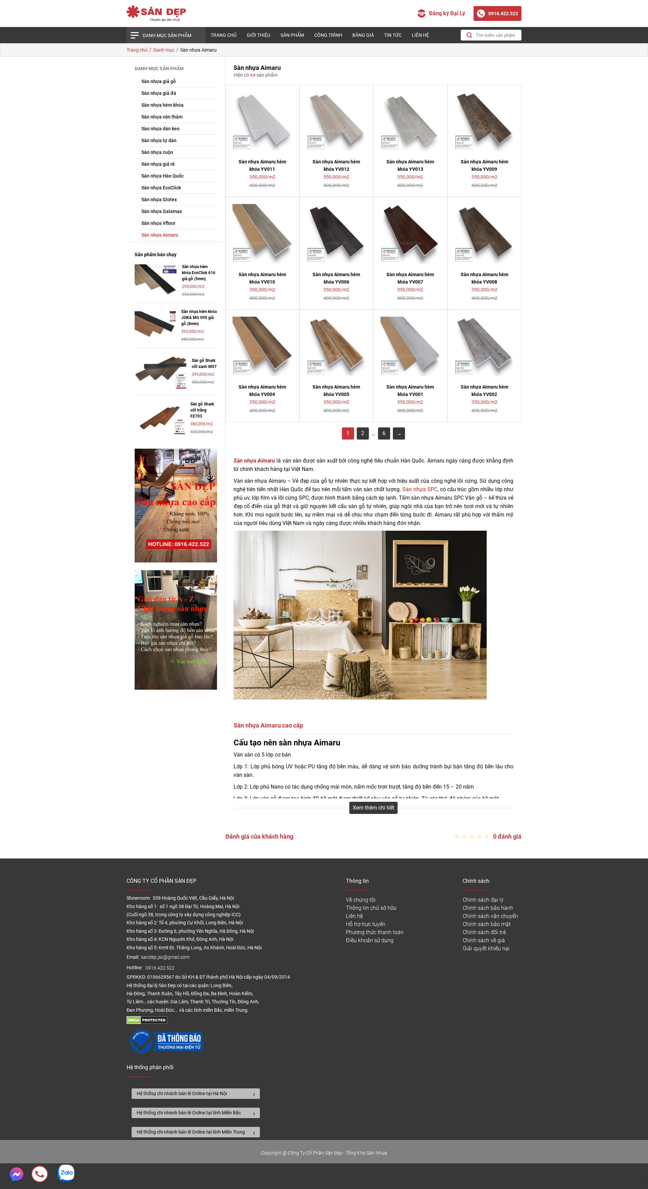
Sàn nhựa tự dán (159, 140)
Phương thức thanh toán (375, 932)
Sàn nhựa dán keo (160, 128)
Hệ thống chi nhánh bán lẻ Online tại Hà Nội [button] (182, 1093)
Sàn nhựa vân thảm (162, 117)
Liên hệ (420, 35)
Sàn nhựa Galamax (161, 211)
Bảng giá (363, 35)
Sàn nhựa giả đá (158, 93)
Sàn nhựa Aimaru (159, 235)
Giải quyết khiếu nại (486, 948)
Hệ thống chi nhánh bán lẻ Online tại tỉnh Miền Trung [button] (191, 1132)
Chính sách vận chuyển (490, 916)
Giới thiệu (258, 35)
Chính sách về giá (484, 940)
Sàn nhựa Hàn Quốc (162, 176)
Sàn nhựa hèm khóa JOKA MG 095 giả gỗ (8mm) (199, 317)
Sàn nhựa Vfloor (158, 223)
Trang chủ (224, 35)
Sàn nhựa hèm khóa (162, 105)
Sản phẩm (292, 35)
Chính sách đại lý (483, 900)
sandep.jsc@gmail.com (165, 957)
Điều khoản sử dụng (370, 940)
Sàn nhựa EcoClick (161, 187)
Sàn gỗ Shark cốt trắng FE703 (202, 410)
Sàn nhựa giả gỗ (158, 81)
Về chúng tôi (361, 900)
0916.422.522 (160, 968)
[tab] (196, 1093)
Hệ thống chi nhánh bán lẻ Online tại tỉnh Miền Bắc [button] (189, 1112)
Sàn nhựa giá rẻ (158, 164)
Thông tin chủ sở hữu (371, 908)
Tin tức (393, 35)
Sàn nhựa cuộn (157, 152)
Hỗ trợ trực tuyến (365, 924)
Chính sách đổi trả (484, 932)
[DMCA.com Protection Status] (147, 1022)
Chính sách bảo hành (488, 908)
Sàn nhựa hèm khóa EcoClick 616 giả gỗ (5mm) (198, 272)
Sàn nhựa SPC (419, 489)
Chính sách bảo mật (487, 924)
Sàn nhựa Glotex (159, 199)
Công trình (328, 35)
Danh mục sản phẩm (167, 35)
